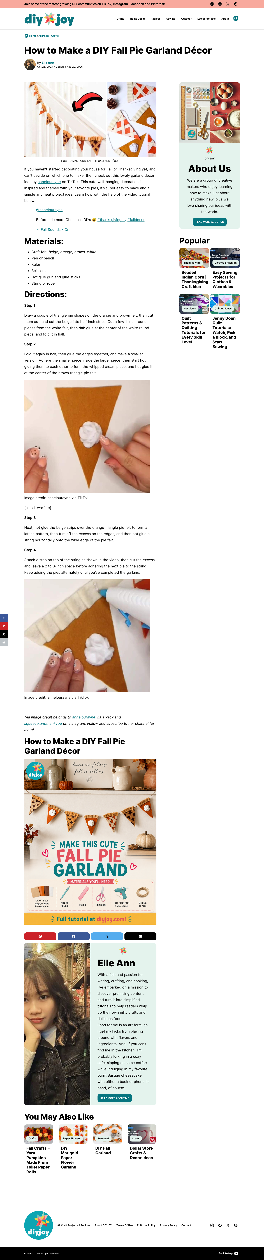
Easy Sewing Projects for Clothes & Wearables (224, 279)
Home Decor (137, 18)
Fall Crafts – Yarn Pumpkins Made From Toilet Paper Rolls (38, 1160)
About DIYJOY (103, 1225)
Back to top (226, 1253)
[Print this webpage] (4, 642)
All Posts (43, 35)
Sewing (170, 18)
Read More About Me (114, 1098)
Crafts (120, 18)
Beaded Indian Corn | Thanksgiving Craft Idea (195, 279)
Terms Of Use (124, 1225)
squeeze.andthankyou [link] (43, 723)
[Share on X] (4, 634)
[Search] (236, 18)
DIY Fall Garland (103, 1150)
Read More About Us (210, 221)
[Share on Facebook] (4, 618)
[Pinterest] (236, 4)
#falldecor (136, 220)
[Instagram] (212, 4)
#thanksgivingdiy (112, 220)
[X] (228, 4)
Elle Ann (48, 63)
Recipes (156, 18)
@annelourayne (49, 210)
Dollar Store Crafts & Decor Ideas (141, 1153)
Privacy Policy (168, 1225)
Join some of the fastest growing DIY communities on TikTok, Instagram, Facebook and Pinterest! (94, 4)
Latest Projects (206, 18)
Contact (186, 1225)
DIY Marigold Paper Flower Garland (69, 1158)
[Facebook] (220, 4)
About (225, 18)
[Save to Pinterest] (4, 626)
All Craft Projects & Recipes (73, 1225)
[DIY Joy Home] (49, 19)
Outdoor (186, 18)
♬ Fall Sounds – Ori (52, 229)
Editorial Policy (146, 1225)
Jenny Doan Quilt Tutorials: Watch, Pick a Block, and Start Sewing (224, 332)
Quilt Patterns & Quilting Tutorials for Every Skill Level (194, 330)
